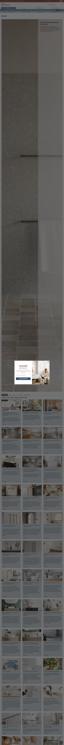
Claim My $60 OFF (23, 378)
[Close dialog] (48, 361)
